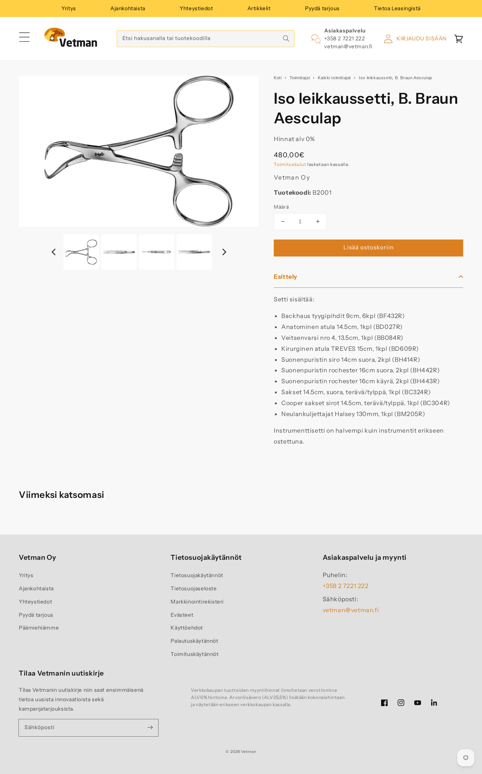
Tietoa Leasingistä (397, 8)
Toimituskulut (290, 164)
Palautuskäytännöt (194, 640)
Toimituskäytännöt (194, 654)
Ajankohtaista (127, 8)
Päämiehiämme (39, 627)
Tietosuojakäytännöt (197, 575)
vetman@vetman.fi (348, 46)
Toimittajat (300, 77)
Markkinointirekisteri (197, 601)
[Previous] (54, 252)
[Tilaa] (150, 727)
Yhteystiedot (196, 8)
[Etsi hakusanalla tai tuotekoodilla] (286, 38)
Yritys (68, 8)
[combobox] (205, 38)
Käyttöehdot (187, 627)
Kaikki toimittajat (334, 77)
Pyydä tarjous (322, 8)
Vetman (248, 751)
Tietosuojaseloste (194, 588)
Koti (277, 77)
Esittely (285, 276)
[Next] (223, 252)
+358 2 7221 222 (344, 38)
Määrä (281, 207)
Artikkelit (259, 8)
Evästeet (182, 614)
